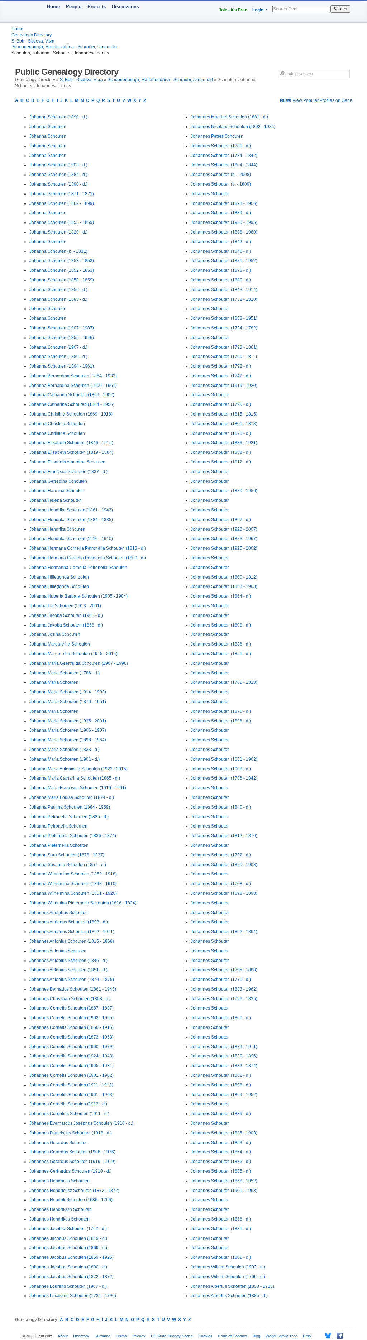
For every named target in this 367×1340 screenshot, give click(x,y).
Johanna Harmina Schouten (56, 490)
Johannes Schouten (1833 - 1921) (224, 442)
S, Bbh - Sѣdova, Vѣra (32, 41)
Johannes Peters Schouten (217, 136)
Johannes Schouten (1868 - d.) (221, 452)
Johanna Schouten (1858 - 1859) (61, 280)
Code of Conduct (232, 1336)
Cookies (205, 1336)
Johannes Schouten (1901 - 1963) (224, 1190)
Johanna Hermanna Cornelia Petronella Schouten (78, 567)
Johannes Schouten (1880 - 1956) (224, 490)
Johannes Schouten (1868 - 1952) (224, 1180)
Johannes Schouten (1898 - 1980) (224, 232)
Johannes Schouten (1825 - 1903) (224, 1132)
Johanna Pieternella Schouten (59, 845)
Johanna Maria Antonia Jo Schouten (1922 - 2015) (78, 768)
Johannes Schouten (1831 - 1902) (224, 759)
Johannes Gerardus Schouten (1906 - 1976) (72, 1151)
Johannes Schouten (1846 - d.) (221, 251)
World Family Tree (281, 1336)
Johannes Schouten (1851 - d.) (221, 653)
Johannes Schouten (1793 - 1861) (224, 347)
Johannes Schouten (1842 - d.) (221, 241)
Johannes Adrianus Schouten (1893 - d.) (68, 921)
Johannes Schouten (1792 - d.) (221, 366)
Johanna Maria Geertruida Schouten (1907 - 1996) (78, 663)
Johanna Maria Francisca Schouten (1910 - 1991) (77, 787)
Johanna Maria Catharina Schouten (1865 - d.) (74, 778)
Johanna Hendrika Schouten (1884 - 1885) (71, 519)
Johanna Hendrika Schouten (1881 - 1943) (71, 509)
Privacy (139, 1336)
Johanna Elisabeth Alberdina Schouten (67, 462)
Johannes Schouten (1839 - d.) (221, 212)
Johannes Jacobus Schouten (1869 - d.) (68, 1247)
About (63, 1336)
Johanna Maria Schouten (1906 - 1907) (67, 730)
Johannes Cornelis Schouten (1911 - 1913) (71, 1085)
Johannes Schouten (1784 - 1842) (224, 155)
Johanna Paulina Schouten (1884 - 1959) (69, 807)
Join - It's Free (233, 10)
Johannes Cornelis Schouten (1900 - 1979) (71, 1046)
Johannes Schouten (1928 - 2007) (224, 529)
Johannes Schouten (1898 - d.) (221, 1085)
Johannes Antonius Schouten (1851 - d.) (68, 969)
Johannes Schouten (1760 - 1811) (224, 356)
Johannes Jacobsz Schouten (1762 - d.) (68, 1228)
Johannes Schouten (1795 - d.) (221, 404)
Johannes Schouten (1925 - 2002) (224, 548)
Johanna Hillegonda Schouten (59, 577)
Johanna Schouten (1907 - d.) (58, 347)
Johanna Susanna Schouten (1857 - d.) (67, 864)
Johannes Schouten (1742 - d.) (221, 375)
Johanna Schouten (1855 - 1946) (61, 337)
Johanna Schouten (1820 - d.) (58, 232)
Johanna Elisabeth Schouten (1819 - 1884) (71, 452)
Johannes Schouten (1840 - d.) (221, 807)
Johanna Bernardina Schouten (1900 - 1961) (73, 385)
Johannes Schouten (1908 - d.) (221, 768)
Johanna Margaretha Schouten (59, 644)
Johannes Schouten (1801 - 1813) (224, 423)
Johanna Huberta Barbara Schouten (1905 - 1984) (78, 596)
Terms (121, 1336)
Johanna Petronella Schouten (58, 826)
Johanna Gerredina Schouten (58, 481)
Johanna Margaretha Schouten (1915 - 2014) (73, 653)
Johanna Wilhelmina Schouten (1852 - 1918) (73, 874)
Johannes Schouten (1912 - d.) (221, 462)
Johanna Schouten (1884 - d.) (58, 174)
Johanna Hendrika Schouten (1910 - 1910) (71, 538)
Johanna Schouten (47, 126)
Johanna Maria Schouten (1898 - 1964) (67, 739)
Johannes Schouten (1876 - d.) (221, 711)
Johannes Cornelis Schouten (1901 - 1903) (71, 1094)
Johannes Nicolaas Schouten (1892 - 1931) (233, 126)
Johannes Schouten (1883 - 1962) (224, 989)
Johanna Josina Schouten (54, 634)
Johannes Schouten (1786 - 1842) (224, 778)
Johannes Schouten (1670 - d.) (221, 433)
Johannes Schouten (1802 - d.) (221, 1257)
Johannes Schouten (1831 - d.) (221, 1228)
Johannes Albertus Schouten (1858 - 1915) (232, 1286)
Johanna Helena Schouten (55, 500)
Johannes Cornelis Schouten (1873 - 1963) (71, 1037)
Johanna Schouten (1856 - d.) (58, 289)
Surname (102, 1336)
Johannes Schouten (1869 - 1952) (224, 1094)
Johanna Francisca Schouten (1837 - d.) (68, 471)
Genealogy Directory (31, 35)
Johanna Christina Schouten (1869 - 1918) (71, 414)
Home (53, 6)
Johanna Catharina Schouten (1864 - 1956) (71, 404)
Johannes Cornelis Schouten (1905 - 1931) (71, 1065)
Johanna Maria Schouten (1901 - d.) (64, 759)
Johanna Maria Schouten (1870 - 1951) (67, 701)
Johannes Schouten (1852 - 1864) (224, 931)
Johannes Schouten (210, 193)
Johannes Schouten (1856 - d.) (221, 1219)
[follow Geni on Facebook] (338, 1336)
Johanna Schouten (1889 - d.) (58, 356)
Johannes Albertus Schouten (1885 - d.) (229, 1295)
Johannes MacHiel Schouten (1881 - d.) (229, 116)
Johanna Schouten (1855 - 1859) (61, 222)
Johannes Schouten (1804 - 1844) (224, 164)
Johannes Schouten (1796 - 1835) (224, 998)
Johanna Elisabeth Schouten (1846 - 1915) (71, 442)
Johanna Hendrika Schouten (57, 529)
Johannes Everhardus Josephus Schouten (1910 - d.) (81, 1123)
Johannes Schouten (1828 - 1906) (224, 203)
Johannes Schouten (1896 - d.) (221, 720)
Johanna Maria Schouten (53, 682)
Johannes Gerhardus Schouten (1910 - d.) (70, 1171)
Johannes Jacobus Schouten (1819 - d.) (68, 1238)
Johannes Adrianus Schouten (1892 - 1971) (71, 931)
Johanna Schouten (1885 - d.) (58, 299)
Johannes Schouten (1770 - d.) (221, 979)
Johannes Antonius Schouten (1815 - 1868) (71, 941)
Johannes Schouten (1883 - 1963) (224, 586)
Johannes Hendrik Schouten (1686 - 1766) (71, 1199)
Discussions (125, 6)
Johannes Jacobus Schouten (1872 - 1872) (71, 1276)
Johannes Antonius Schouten (57, 950)
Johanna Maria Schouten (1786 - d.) (64, 673)
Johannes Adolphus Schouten (58, 912)
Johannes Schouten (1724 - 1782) (224, 327)
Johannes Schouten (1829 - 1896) (224, 1056)
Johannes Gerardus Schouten (58, 1142)
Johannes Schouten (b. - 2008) (221, 174)
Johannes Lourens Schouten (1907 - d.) (68, 1286)
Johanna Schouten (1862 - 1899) (61, 203)
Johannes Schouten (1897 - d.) (221, 519)
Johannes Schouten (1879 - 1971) (224, 1046)
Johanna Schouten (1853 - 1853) (61, 260)
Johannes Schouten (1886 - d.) (221, 644)
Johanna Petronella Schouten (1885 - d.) (69, 816)
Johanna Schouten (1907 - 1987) (61, 327)
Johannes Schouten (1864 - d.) (221, 596)
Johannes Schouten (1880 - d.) (221, 280)
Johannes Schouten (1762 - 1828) (224, 682)
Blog (256, 1336)
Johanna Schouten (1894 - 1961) (61, 366)
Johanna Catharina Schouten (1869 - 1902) (71, 394)
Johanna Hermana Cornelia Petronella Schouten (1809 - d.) (87, 557)
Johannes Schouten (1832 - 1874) (224, 1065)
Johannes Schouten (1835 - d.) (221, 1171)
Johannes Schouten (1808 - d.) (221, 625)
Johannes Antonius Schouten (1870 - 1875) (71, 979)
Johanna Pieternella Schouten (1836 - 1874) (72, 835)
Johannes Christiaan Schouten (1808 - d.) (70, 998)
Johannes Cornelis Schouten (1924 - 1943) (71, 1056)
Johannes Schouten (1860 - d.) (221, 1017)
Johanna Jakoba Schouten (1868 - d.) (66, 625)
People (73, 6)
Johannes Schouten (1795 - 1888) (224, 969)
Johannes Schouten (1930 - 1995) (224, 222)
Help (307, 1336)
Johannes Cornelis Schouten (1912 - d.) (68, 1103)
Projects (96, 6)
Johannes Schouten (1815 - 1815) (224, 414)
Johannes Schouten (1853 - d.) (221, 1142)
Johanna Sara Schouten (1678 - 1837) (66, 855)
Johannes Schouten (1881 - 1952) (224, 260)
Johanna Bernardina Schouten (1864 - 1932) (73, 375)
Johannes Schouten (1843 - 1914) (224, 289)
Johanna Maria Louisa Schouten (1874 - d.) (71, 797)
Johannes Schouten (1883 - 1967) (224, 538)
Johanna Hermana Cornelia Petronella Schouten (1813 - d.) (87, 548)
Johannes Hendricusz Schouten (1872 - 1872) (74, 1190)
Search (340, 8)
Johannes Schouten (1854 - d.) (221, 1151)
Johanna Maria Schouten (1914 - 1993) (67, 691)
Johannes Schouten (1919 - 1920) (224, 385)
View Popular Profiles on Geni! (316, 100)
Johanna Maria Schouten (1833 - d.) (64, 749)
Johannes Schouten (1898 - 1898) (224, 893)
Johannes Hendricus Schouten (59, 1180)
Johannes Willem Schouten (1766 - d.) (228, 1276)
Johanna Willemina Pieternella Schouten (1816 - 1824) (83, 902)
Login (257, 10)
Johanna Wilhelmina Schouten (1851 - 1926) (73, 893)
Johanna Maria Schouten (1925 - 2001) (67, 720)
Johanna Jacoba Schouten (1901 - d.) (66, 615)
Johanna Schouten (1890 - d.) (58, 116)
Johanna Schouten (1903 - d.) (58, 164)
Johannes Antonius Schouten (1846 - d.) (68, 960)
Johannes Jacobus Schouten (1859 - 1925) (71, 1257)
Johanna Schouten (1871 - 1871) (61, 193)
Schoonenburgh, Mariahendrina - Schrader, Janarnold (64, 46)
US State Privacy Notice (172, 1336)
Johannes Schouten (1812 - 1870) (224, 835)
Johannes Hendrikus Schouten (59, 1219)
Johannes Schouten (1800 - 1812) (224, 577)
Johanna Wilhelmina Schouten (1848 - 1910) (73, 883)
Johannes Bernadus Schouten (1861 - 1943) (72, 989)
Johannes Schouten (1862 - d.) (221, 1075)
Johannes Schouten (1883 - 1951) (224, 318)
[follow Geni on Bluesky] (326, 1336)
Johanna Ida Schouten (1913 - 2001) (65, 605)
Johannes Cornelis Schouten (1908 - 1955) (71, 1017)
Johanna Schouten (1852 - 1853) (61, 270)
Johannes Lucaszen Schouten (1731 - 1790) (72, 1295)
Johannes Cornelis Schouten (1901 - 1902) (71, 1075)
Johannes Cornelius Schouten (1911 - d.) (69, 1113)
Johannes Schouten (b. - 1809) (221, 184)
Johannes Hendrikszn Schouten (60, 1209)
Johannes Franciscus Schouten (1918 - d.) (70, 1132)
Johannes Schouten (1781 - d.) (221, 145)
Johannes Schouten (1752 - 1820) (224, 299)
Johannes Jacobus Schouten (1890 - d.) (68, 1267)
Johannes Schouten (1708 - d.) (221, 883)
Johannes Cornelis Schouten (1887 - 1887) (71, 1008)
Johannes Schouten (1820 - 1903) (224, 864)
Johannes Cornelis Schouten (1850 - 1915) (71, 1027)
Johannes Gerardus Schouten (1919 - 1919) (72, 1161)
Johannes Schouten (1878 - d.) (221, 270)
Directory (81, 1336)
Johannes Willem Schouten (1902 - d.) (228, 1267)
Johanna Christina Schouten (57, 423)
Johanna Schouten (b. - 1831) (58, 251)
